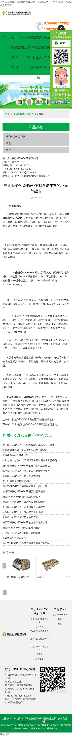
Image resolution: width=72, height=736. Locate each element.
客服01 (63, 43)
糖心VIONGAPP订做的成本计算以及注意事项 (26, 543)
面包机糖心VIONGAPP (19, 576)
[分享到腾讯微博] (62, 102)
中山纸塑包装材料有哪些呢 (17, 481)
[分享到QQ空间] (56, 102)
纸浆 (8, 150)
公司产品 (39, 626)
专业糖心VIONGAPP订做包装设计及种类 (24, 506)
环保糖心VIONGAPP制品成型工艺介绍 (23, 512)
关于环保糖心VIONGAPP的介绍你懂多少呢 (25, 522)
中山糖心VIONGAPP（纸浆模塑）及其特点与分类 (28, 444)
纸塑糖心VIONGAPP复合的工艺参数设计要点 (26, 470)
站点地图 (39, 658)
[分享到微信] (69, 102)
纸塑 (8, 143)
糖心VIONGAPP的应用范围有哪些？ (21, 496)
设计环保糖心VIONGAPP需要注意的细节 (24, 491)
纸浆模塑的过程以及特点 (15, 537)
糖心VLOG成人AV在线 (39, 57)
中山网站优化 (24, 721)
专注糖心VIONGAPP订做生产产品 (20, 517)
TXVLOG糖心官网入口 (24, 114)
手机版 (51, 721)
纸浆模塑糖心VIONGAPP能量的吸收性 (35, 424)
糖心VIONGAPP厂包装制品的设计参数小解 (25, 486)
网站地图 (4, 734)
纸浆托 (40, 576)
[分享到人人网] (65, 102)
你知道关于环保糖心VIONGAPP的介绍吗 (24, 501)
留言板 (40, 654)
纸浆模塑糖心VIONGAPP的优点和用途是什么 (26, 465)
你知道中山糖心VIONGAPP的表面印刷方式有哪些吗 (30, 460)
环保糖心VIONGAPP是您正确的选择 (21, 532)
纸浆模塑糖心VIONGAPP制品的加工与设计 (25, 450)
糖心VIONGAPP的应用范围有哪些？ (33, 419)
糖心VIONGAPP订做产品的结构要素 (21, 527)
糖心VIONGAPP (15, 136)
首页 (6, 37)
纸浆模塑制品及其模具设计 (17, 455)
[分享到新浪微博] (59, 102)
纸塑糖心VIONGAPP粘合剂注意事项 (21, 475)
